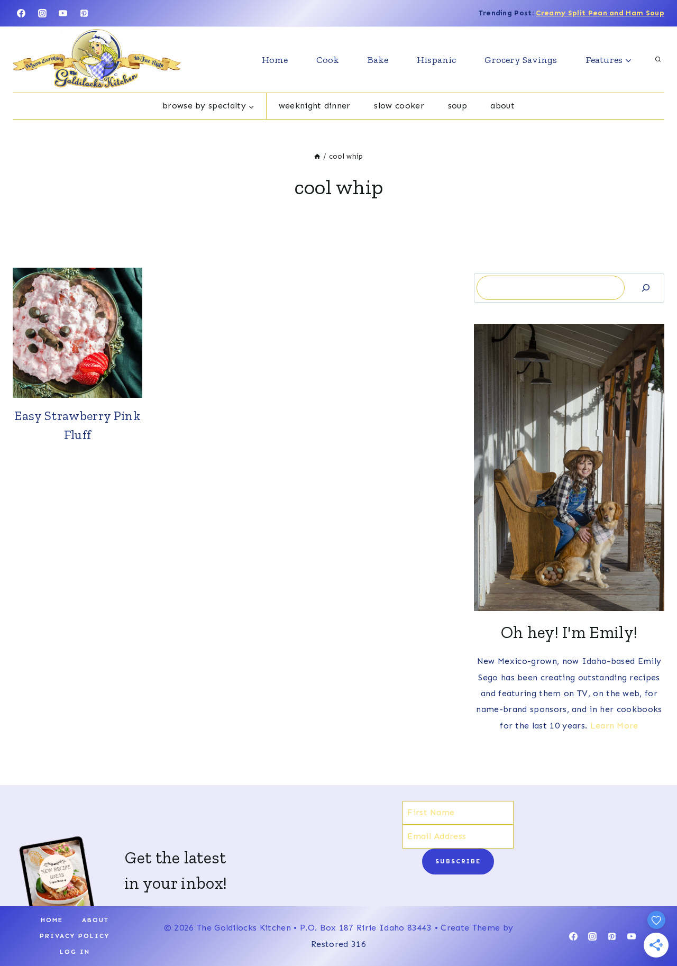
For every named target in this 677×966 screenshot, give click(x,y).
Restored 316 (338, 944)
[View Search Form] (658, 59)
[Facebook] (21, 13)
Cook (327, 60)
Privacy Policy (74, 936)
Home (275, 60)
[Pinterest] (84, 13)
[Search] (646, 287)
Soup (457, 106)
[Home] (317, 156)
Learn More (614, 726)
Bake (378, 60)
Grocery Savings (520, 60)
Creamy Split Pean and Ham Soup (600, 12)
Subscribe (458, 861)
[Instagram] (42, 13)
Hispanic (436, 60)
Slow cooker (399, 106)
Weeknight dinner (315, 106)
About (502, 106)
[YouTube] (62, 13)
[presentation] (77, 332)
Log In (75, 951)
